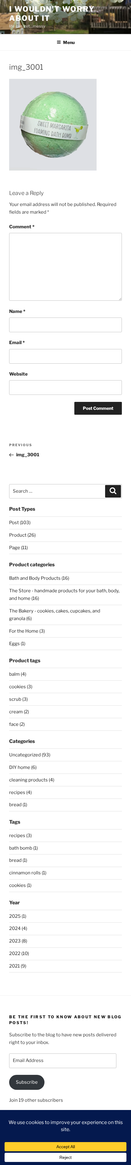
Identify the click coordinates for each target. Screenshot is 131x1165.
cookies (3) (20, 686)
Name (17, 311)
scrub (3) (18, 699)
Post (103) (19, 522)
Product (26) (22, 535)
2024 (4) (18, 928)
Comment (21, 227)
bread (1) (18, 804)
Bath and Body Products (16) (39, 578)
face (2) (17, 724)
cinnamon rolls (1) (27, 873)
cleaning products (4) (31, 780)
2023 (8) (18, 941)
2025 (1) (17, 916)
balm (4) (17, 674)
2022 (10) (19, 953)
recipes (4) (20, 792)
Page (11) (18, 547)
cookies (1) (20, 885)
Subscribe (27, 1082)
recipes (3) (20, 835)
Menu (69, 42)
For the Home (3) (27, 631)
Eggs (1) (17, 643)
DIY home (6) (23, 767)
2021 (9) (17, 966)
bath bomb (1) (23, 848)
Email (17, 342)
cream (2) (19, 712)
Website (18, 374)
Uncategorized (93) (29, 755)
